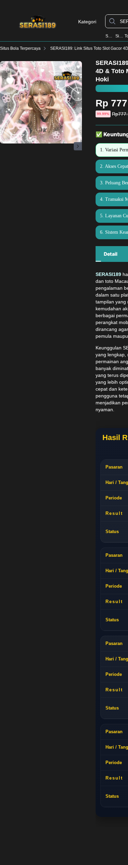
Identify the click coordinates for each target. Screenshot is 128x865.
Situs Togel (119, 36)
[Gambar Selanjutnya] (78, 146)
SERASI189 (109, 36)
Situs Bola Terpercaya (20, 48)
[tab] (111, 254)
